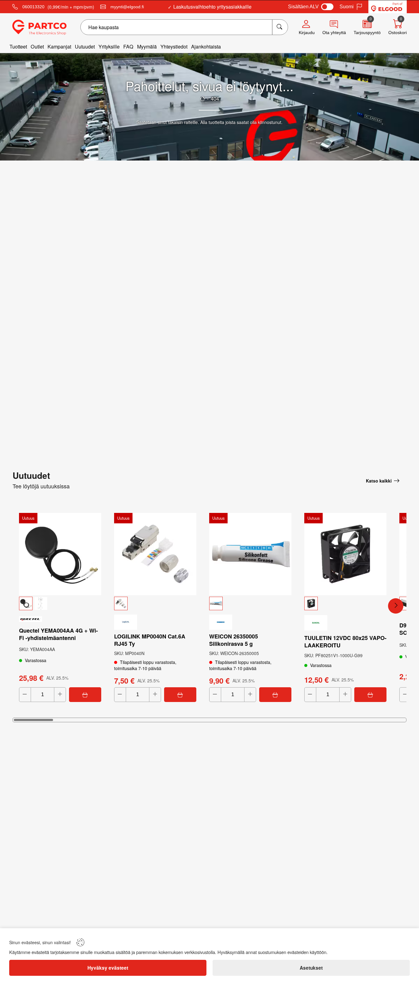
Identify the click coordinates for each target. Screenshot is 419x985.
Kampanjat (59, 46)
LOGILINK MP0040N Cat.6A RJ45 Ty (149, 640)
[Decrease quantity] (25, 695)
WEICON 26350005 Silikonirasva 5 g (233, 640)
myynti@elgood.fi (127, 6)
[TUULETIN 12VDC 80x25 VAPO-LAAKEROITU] (345, 554)
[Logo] (39, 27)
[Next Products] (395, 606)
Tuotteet (18, 46)
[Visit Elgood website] (387, 6)
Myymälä (147, 46)
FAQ (128, 46)
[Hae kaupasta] (280, 27)
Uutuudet (85, 46)
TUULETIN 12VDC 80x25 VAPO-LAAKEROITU (345, 641)
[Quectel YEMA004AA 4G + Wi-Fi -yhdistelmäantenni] (60, 554)
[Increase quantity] (60, 695)
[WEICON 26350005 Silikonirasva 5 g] (250, 554)
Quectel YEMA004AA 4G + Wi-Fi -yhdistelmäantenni (58, 634)
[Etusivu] (202, 98)
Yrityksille (109, 46)
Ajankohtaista (206, 46)
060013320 (33, 6)
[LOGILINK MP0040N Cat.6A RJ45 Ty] (155, 554)
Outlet (37, 46)
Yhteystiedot (173, 46)
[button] (60, 603)
